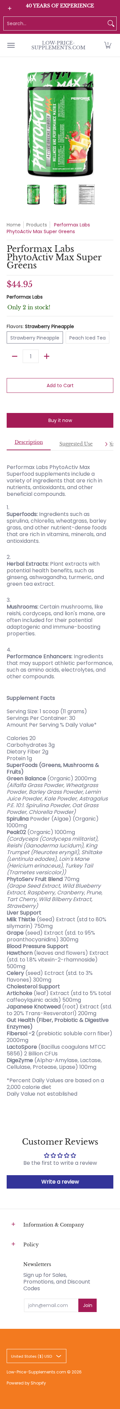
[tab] (29, 444)
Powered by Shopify (26, 1383)
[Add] (47, 356)
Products (36, 224)
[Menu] (11, 45)
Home (14, 224)
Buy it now (60, 420)
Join (87, 1305)
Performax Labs (25, 297)
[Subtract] (15, 356)
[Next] (108, 124)
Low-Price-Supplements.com (58, 45)
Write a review (60, 1182)
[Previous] (11, 124)
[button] (107, 45)
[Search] (111, 23)
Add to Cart (60, 385)
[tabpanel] (60, 777)
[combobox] (55, 23)
